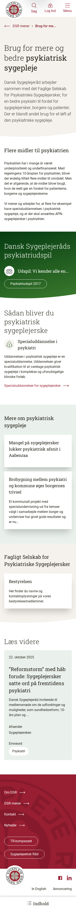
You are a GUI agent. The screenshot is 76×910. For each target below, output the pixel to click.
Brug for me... (45, 26)
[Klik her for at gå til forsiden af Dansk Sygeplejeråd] (17, 8)
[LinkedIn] (69, 878)
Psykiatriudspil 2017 (25, 284)
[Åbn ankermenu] (29, 903)
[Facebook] (60, 878)
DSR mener (21, 26)
